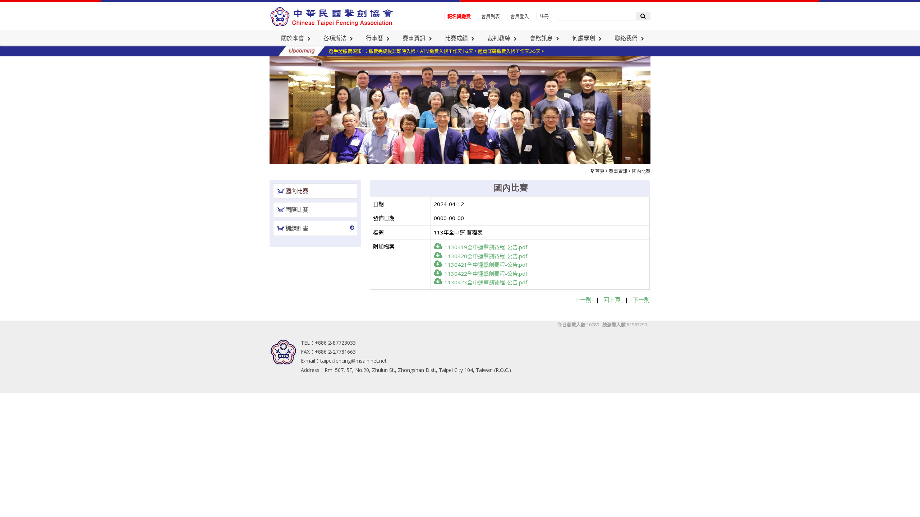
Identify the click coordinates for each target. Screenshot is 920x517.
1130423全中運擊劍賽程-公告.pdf (486, 282)
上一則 (583, 300)
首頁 (599, 171)
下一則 (641, 300)
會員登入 (519, 16)
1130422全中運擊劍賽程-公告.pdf (486, 273)
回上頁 (612, 300)
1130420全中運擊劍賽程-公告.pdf (486, 256)
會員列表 (490, 16)
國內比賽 (641, 171)
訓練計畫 (296, 228)
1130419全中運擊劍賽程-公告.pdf (486, 247)
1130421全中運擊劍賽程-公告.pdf (486, 264)
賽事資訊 (618, 171)
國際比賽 (296, 210)
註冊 (544, 16)
